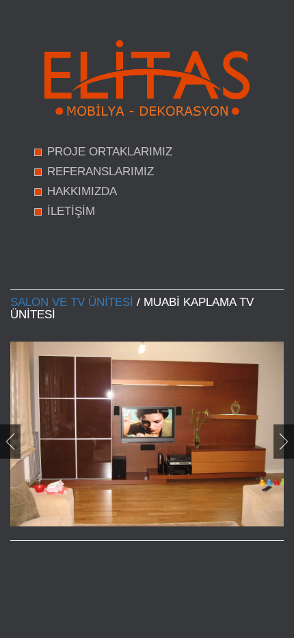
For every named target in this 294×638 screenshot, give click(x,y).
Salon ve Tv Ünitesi (71, 302)
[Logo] (147, 78)
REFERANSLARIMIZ (100, 171)
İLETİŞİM (71, 211)
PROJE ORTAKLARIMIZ (109, 151)
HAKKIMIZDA (82, 191)
